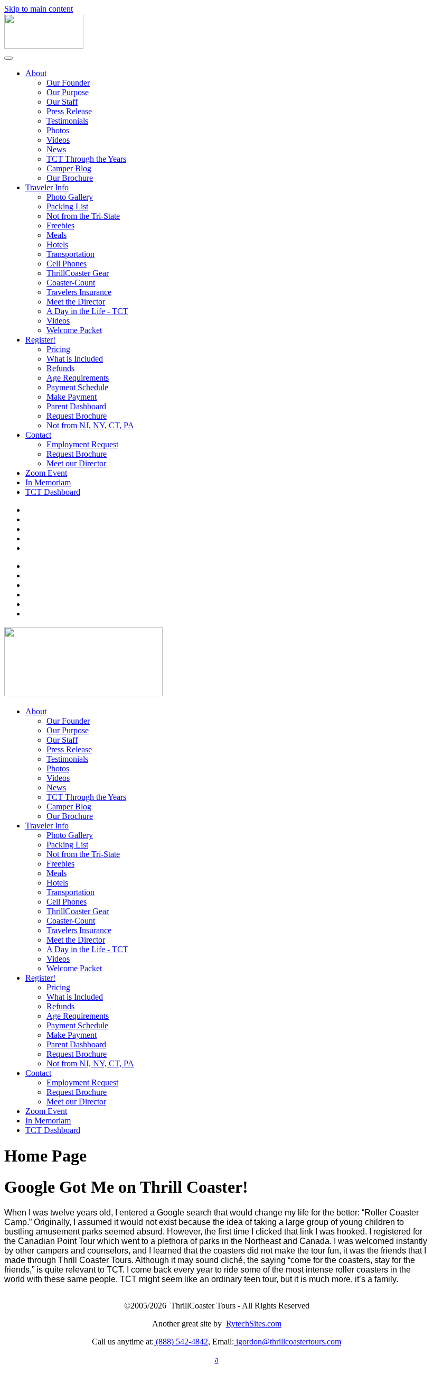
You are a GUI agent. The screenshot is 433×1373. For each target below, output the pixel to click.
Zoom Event (46, 472)
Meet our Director (76, 463)
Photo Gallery (69, 196)
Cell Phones (66, 263)
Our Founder (68, 82)
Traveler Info (47, 187)
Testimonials (67, 120)
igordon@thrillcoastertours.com (287, 1341)
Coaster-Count (70, 282)
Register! (40, 339)
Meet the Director (75, 301)
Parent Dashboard (76, 406)
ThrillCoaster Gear (77, 273)
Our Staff (62, 101)
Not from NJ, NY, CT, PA (90, 425)
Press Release (69, 111)
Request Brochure (76, 415)
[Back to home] (43, 45)
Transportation (70, 254)
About (35, 73)
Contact (38, 434)
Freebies (60, 225)
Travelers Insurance (78, 292)
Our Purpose (67, 92)
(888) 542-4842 (181, 1341)
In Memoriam (48, 482)
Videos (58, 139)
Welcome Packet (74, 330)
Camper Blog (68, 168)
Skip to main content (38, 8)
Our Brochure (69, 177)
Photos (57, 130)
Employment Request (82, 444)
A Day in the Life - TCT (87, 311)
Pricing (58, 349)
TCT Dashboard (52, 491)
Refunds (60, 368)
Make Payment (71, 396)
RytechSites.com (253, 1323)
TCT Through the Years (86, 158)
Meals (56, 235)
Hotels (57, 244)
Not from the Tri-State (83, 215)
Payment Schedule (77, 387)
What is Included (74, 358)
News (56, 149)
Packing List (67, 206)
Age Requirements (77, 377)
